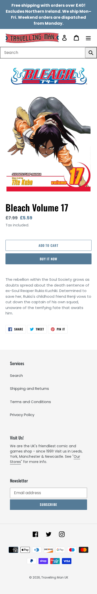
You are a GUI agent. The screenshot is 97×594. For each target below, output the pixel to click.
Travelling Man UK (54, 577)
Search (16, 375)
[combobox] (48, 52)
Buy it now (48, 258)
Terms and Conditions (30, 401)
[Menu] (88, 37)
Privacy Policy (22, 414)
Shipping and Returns (29, 388)
